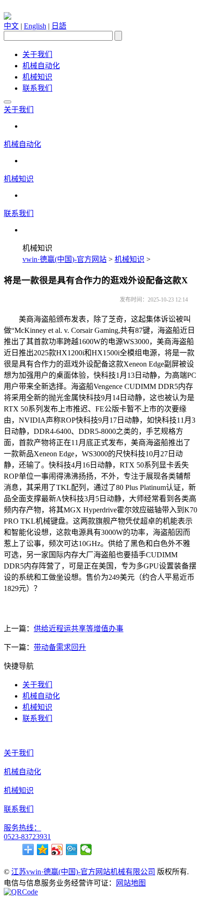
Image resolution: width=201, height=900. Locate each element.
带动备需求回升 (60, 647)
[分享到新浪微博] (57, 849)
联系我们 (37, 88)
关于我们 (37, 54)
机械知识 (37, 77)
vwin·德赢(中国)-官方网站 (64, 259)
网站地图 (131, 883)
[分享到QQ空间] (43, 849)
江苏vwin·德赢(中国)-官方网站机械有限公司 (83, 872)
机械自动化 (41, 66)
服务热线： (22, 828)
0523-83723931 (27, 837)
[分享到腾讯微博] (72, 849)
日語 (58, 26)
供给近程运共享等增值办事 (78, 629)
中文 (11, 26)
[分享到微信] (86, 849)
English (35, 26)
